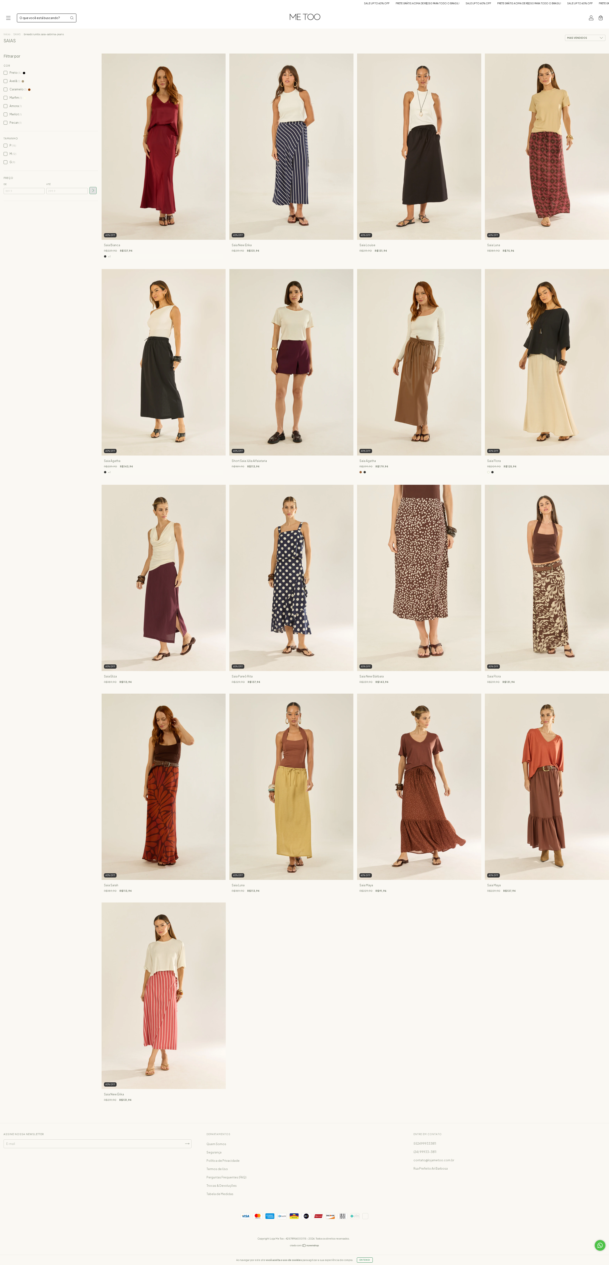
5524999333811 (424, 1143)
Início (7, 34)
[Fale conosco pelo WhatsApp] (600, 1245)
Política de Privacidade (223, 1160)
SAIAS (17, 34)
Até (48, 184)
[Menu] (8, 18)
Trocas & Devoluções (221, 1185)
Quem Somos (216, 1144)
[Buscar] (72, 18)
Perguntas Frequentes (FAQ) (226, 1177)
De (5, 184)
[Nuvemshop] (304, 1246)
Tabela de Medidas (219, 1194)
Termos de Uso (217, 1169)
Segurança (213, 1152)
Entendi (364, 1260)
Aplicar (93, 190)
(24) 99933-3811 (424, 1152)
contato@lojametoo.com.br (433, 1160)
